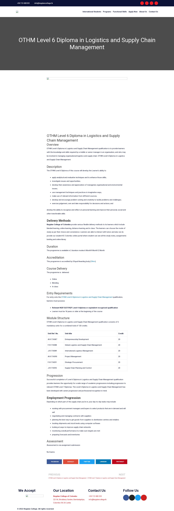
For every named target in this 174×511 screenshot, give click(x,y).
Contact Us (153, 12)
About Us (143, 12)
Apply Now (133, 12)
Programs (107, 12)
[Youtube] (151, 3)
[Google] (156, 3)
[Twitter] (138, 498)
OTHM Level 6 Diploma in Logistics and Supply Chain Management (87, 297)
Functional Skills (120, 12)
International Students (92, 12)
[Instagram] (147, 3)
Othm (93, 261)
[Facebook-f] (142, 3)
